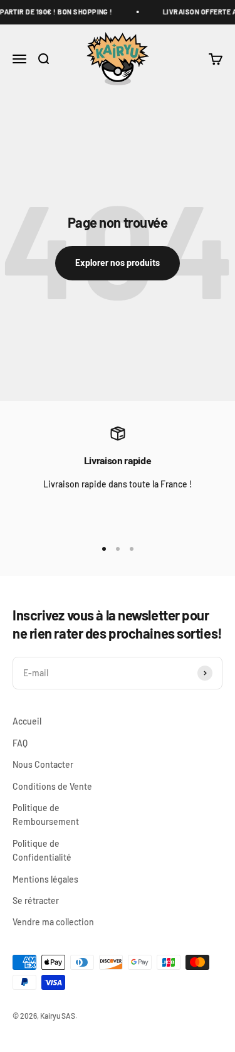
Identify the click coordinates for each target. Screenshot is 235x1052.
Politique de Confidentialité (42, 850)
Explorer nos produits (117, 262)
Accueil (27, 721)
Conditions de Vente (52, 786)
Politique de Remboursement (46, 814)
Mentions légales (45, 879)
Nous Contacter (43, 764)
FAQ (20, 743)
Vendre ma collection (53, 922)
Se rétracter (36, 900)
